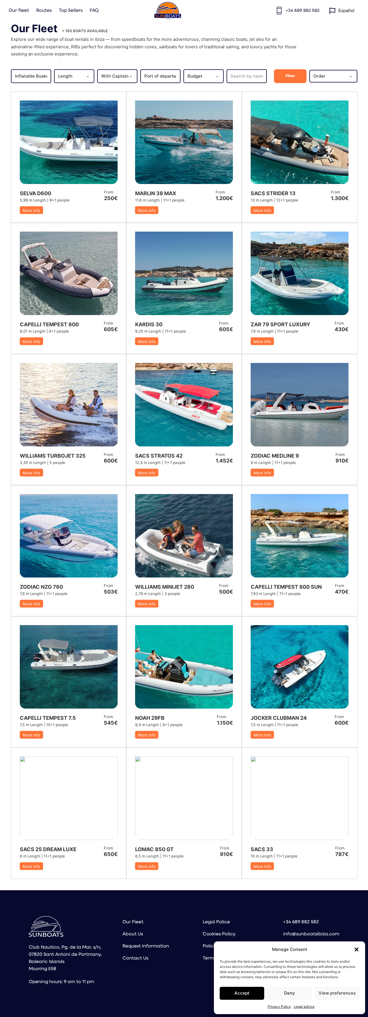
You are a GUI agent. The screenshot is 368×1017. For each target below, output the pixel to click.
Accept (242, 993)
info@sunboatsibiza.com (311, 934)
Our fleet (19, 10)
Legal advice (304, 1006)
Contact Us (135, 958)
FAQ (94, 10)
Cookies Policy (219, 934)
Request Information (145, 946)
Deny (289, 993)
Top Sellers (71, 10)
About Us (132, 934)
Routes (44, 10)
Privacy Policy (279, 1006)
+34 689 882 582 (301, 922)
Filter (290, 76)
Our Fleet (132, 922)
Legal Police (216, 922)
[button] (356, 949)
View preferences (337, 993)
